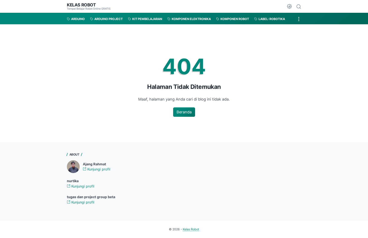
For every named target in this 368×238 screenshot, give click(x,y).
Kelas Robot (81, 4)
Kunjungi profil (98, 169)
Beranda (184, 112)
